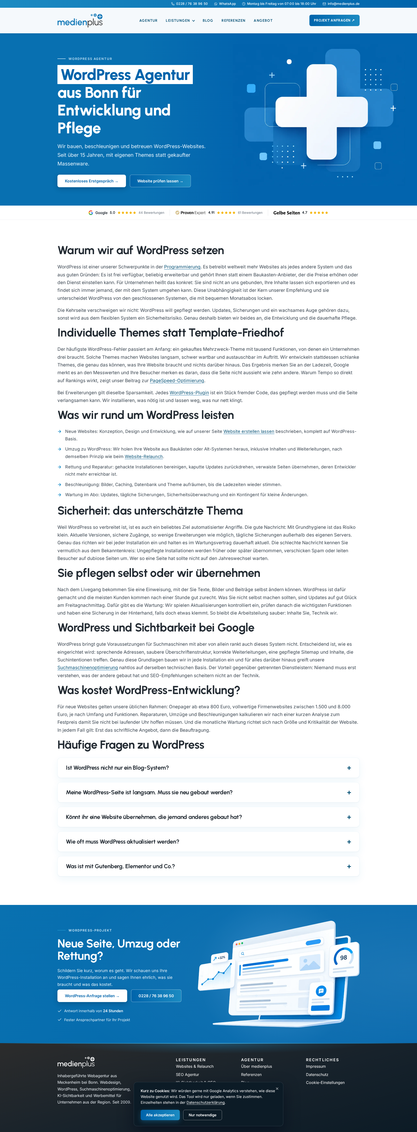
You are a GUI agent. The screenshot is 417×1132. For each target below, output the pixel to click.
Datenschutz (317, 1074)
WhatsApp (227, 4)
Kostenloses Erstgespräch (89, 181)
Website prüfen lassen (158, 181)
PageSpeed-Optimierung (177, 380)
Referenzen (233, 20)
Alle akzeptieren (160, 1115)
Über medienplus (256, 1066)
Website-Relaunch (144, 456)
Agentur (148, 20)
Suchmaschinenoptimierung (87, 667)
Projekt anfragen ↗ (334, 20)
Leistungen (178, 20)
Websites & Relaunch (195, 1066)
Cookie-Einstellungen (325, 1082)
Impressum (316, 1066)
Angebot (263, 20)
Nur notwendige (202, 1115)
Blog (208, 20)
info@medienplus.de (344, 4)
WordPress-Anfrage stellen (90, 995)
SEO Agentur (187, 1074)
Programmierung (182, 267)
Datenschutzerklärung (206, 1102)
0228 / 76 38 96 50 (192, 4)
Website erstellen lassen (248, 431)
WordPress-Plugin (189, 392)
